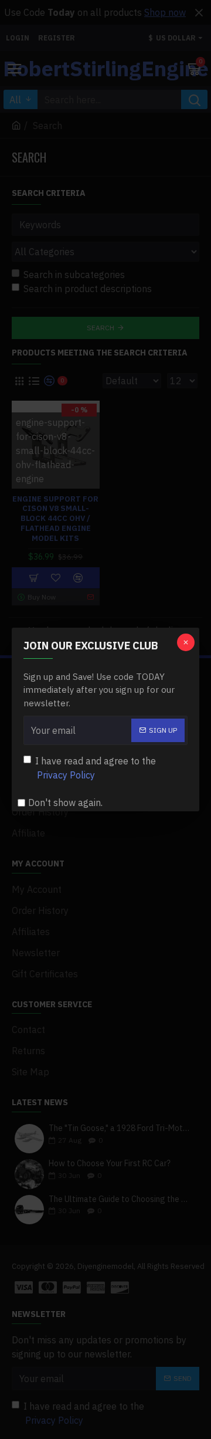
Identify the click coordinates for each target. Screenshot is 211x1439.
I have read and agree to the (95, 768)
